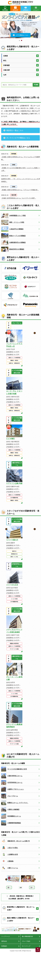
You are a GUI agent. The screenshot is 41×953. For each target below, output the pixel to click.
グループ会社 (26, 941)
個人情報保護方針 (27, 936)
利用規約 (4, 946)
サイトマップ (26, 946)
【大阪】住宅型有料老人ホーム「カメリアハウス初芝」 (18, 198)
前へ (9, 887)
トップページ (5, 936)
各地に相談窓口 (21, 108)
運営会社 (4, 941)
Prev (1, 26)
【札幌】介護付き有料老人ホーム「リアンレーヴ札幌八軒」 (20, 190)
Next (40, 26)
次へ (31, 887)
